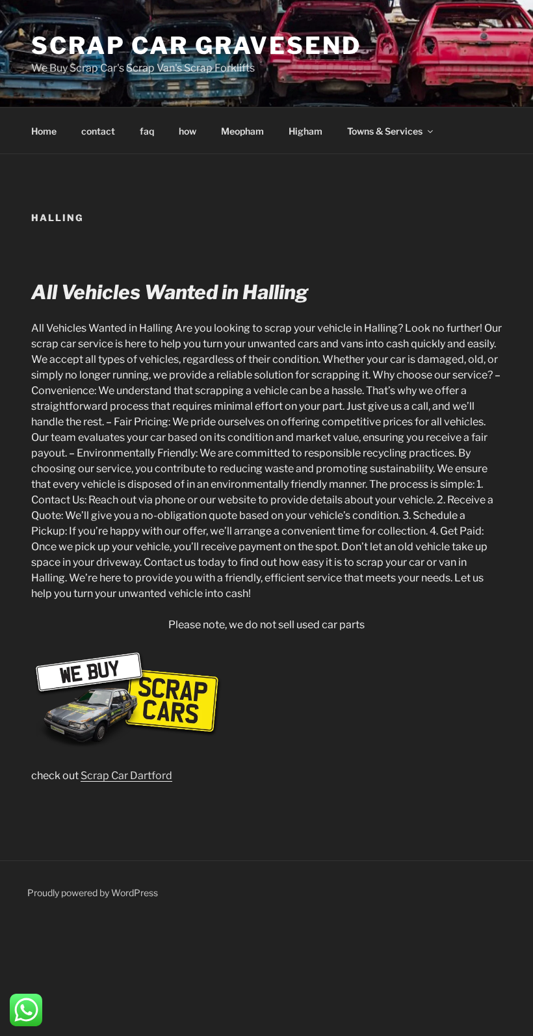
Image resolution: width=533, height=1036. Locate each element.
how (187, 131)
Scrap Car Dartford (126, 775)
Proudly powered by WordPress (92, 892)
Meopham (242, 131)
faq (147, 131)
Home (44, 131)
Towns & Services (384, 131)
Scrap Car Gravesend (196, 45)
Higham (305, 131)
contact (98, 131)
